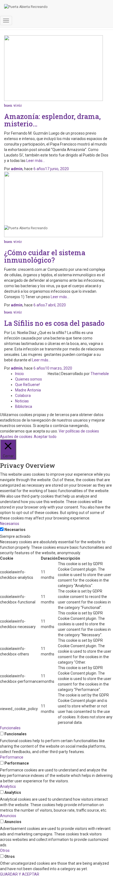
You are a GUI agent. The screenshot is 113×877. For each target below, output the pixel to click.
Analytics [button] (8, 786)
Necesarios (15, 529)
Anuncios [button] (8, 816)
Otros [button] (5, 850)
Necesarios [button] (9, 523)
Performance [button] (11, 757)
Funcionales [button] (10, 728)
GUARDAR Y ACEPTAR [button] (19, 874)
